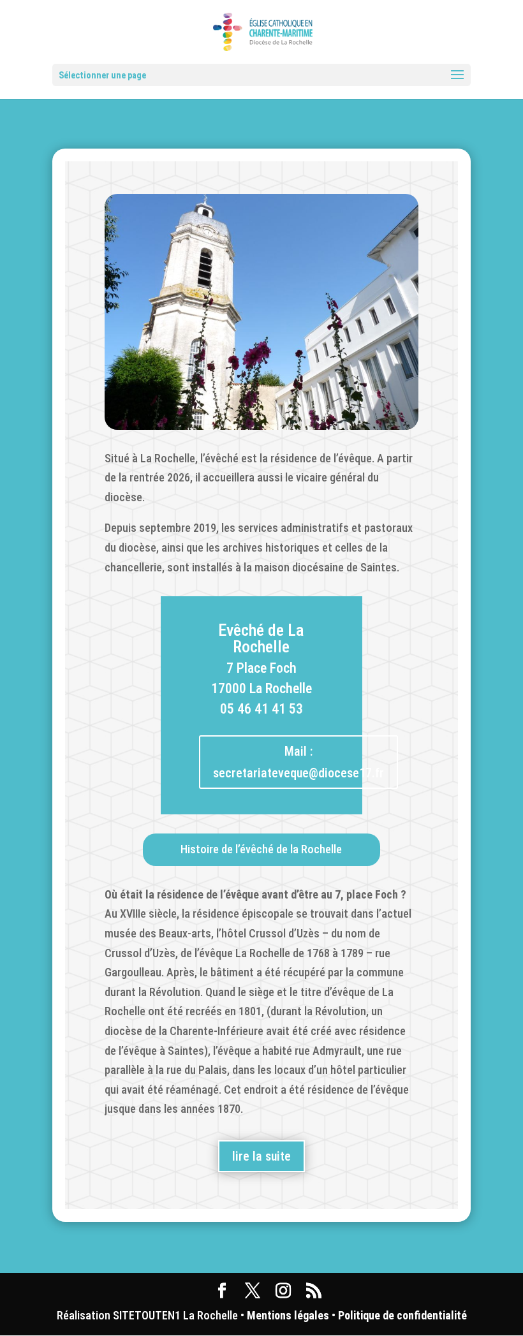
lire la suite (261, 1156)
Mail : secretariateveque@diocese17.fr (298, 762)
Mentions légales (288, 1315)
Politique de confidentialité (402, 1315)
